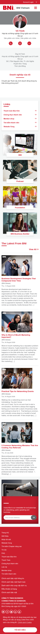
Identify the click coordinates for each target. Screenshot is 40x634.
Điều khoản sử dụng (9, 589)
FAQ (3, 553)
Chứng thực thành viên (13, 115)
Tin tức (4, 550)
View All (33, 249)
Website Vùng (9, 126)
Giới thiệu (5, 536)
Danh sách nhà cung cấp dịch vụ (14, 585)
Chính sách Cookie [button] (25, 622)
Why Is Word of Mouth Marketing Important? (16, 336)
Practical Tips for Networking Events (18, 391)
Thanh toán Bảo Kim (12, 111)
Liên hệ (4, 567)
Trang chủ (5, 532)
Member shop (9, 118)
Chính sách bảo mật (9, 592)
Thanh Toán (6, 560)
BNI (20, 155)
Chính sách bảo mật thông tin (13, 578)
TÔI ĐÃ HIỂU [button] (20, 630)
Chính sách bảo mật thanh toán (13, 582)
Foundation (20, 207)
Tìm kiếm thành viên (11, 122)
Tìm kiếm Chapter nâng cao (12, 546)
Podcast (20, 181)
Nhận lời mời (6, 539)
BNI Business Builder (20, 233)
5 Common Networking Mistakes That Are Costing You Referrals (20, 446)
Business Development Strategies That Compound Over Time (19, 279)
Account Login (28, 2)
